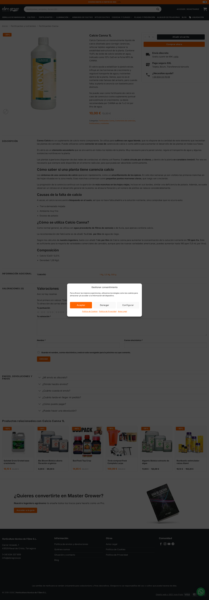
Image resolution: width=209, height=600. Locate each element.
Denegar (104, 305)
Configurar (128, 305)
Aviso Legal (122, 311)
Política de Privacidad (107, 311)
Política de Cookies (90, 311)
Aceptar (81, 305)
